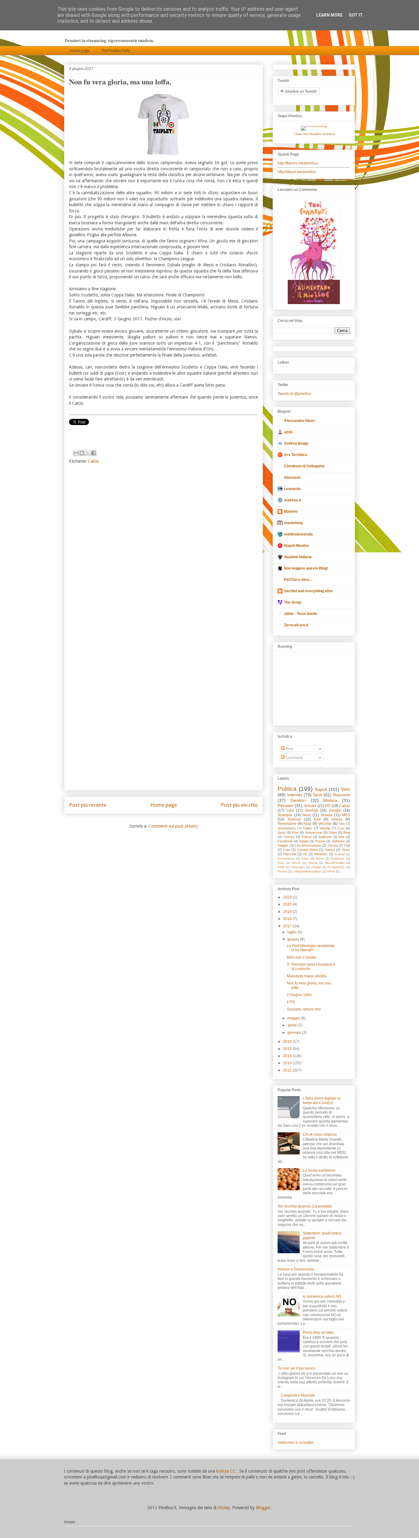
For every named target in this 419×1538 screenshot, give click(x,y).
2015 (288, 1049)
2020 (288, 904)
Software (338, 841)
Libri (290, 810)
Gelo (281, 862)
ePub (331, 871)
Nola (307, 823)
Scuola (327, 815)
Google (335, 810)
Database (337, 858)
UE (305, 854)
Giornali (311, 810)
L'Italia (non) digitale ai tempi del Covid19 (321, 1100)
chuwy (224, 1507)
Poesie (320, 841)
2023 (288, 897)
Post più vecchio (239, 805)
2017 (288, 926)
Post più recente (87, 805)
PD (327, 806)
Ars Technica (295, 455)
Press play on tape (318, 1332)
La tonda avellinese (319, 1170)
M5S (346, 815)
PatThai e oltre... (298, 580)
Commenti (294, 757)
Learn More (329, 15)
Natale (304, 841)
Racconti (341, 794)
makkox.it (292, 500)
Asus (305, 858)
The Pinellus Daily (115, 50)
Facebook (285, 841)
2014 (288, 1056)
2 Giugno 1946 (299, 995)
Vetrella (325, 828)
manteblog (293, 523)
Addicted (324, 837)
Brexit (320, 858)
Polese (307, 837)
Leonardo (292, 489)
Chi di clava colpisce (320, 1134)
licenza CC (226, 1471)
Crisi (340, 828)
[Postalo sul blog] (82, 453)
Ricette (282, 871)
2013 (288, 1063)
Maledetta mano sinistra (307, 976)
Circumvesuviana (308, 845)
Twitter (308, 828)
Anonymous (286, 858)
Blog (347, 832)
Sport (282, 832)
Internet (294, 794)
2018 (288, 919)
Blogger (263, 1507)
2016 (288, 1041)
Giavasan (292, 477)
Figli (347, 845)
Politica (287, 789)
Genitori (298, 800)
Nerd (306, 815)
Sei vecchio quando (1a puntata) (305, 1206)
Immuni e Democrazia (296, 1269)
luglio (292, 932)
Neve (346, 850)
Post (289, 749)
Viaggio (283, 845)
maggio (294, 1018)
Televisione (287, 823)
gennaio (294, 1032)
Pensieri (285, 805)
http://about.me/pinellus (297, 172)
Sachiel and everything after (308, 591)
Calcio (93, 461)
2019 (288, 912)
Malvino (291, 511)
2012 (288, 1070)
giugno (293, 939)
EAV (317, 819)
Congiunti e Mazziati (298, 1395)
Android (339, 854)
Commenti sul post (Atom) (173, 826)
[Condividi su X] (88, 453)
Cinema (288, 837)
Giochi (296, 862)
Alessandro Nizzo (299, 421)
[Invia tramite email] (76, 453)
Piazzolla (289, 854)
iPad (295, 832)
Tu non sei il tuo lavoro (296, 1368)
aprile (292, 1025)
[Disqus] (163, 550)
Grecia (312, 862)
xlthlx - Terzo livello (300, 614)
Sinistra (310, 806)
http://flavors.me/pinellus (298, 163)
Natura (330, 850)
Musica (330, 800)
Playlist (316, 867)
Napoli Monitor (296, 545)
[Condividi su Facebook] (93, 453)
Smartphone (287, 828)
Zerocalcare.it (296, 625)
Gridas (336, 819)
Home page (79, 50)
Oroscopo (298, 867)
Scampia (285, 815)
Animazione (313, 832)
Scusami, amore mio (304, 1009)
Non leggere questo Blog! (306, 568)
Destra (333, 845)
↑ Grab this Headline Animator (314, 134)
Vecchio (325, 823)
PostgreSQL (336, 867)
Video (333, 832)
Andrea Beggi (296, 443)
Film (341, 823)
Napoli (321, 789)
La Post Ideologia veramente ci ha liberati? (311, 948)
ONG (281, 867)
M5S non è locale (301, 957)
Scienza (294, 819)
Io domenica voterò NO (322, 1296)
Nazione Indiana (298, 557)
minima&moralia (298, 534)
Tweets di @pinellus (294, 394)
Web (345, 789)
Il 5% (291, 1002)
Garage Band (307, 850)
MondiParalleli (334, 862)
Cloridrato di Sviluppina (304, 466)
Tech (317, 794)
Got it (356, 15)
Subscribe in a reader (295, 1442)
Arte (341, 837)
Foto (286, 850)
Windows (321, 854)
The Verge (293, 602)
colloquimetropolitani (307, 871)
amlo (288, 432)
